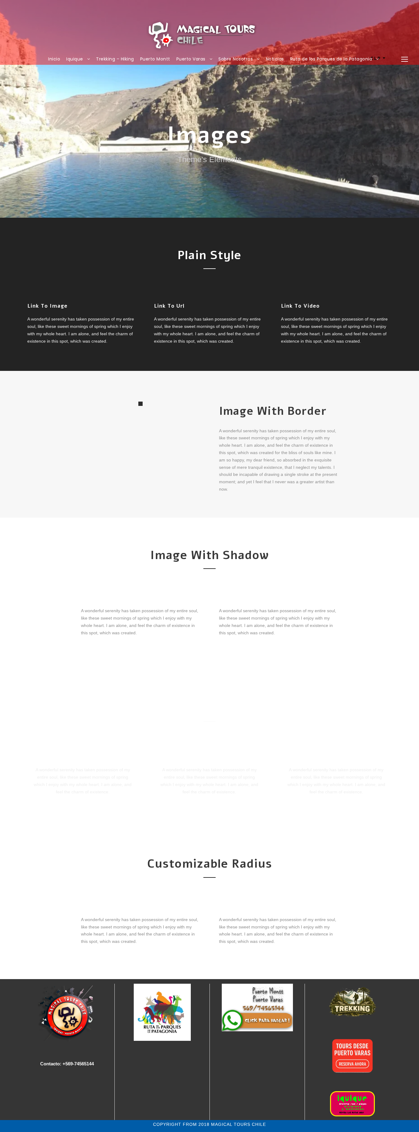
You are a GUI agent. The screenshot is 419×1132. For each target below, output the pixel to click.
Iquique (74, 59)
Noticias (275, 59)
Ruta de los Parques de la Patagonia (331, 59)
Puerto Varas (191, 59)
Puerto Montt (155, 59)
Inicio (54, 59)
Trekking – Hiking (115, 59)
